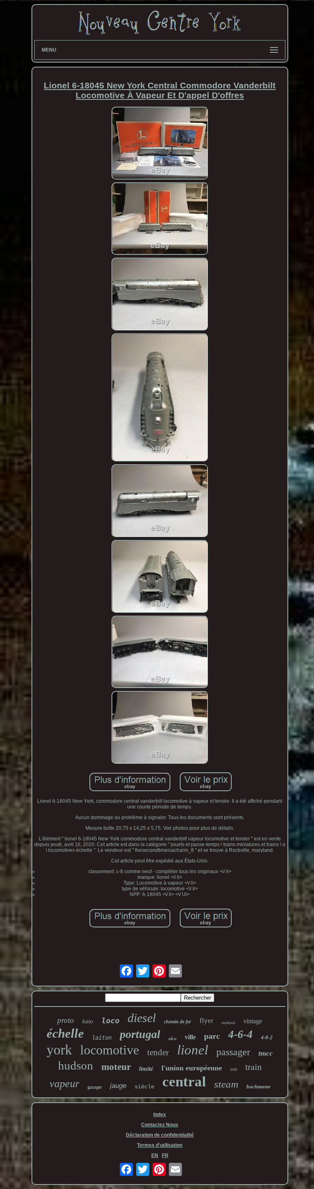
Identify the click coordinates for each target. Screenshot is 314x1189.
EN (154, 1155)
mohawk (228, 1022)
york (59, 1049)
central (184, 1082)
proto (65, 1020)
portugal (140, 1034)
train (253, 1067)
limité (146, 1068)
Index (159, 1114)
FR (165, 1155)
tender (158, 1052)
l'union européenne (191, 1068)
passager (233, 1052)
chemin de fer (177, 1022)
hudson (75, 1065)
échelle (65, 1033)
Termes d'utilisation (159, 1145)
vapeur (64, 1084)
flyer (206, 1021)
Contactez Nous (159, 1125)
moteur (116, 1067)
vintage (252, 1021)
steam (226, 1084)
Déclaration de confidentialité (160, 1135)
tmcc (265, 1053)
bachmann (258, 1086)
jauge (118, 1086)
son (233, 1069)
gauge (94, 1087)
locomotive (109, 1050)
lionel (192, 1050)
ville (190, 1037)
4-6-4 (240, 1034)
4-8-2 (267, 1037)
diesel (142, 1018)
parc (212, 1035)
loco (110, 1020)
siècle (144, 1086)
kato (87, 1021)
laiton (102, 1037)
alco (172, 1038)
